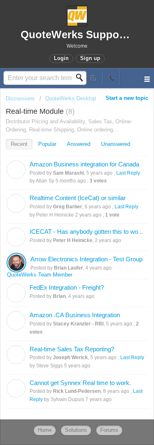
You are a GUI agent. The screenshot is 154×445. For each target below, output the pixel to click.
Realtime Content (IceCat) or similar (78, 197)
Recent (19, 144)
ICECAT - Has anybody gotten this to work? (88, 231)
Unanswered (115, 144)
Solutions (76, 430)
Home (45, 430)
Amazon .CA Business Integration (75, 314)
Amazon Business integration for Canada (84, 164)
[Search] (82, 78)
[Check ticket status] (94, 77)
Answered (78, 144)
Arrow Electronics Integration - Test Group (86, 259)
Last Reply (128, 173)
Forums (109, 430)
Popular (47, 144)
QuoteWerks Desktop (70, 98)
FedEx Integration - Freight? (67, 287)
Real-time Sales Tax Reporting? (72, 349)
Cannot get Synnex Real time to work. (80, 382)
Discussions (20, 98)
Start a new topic (127, 98)
